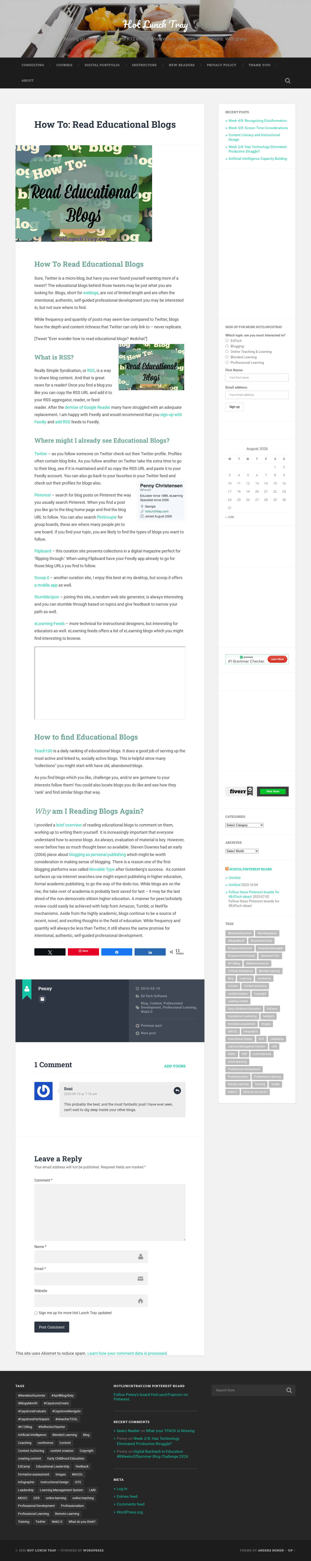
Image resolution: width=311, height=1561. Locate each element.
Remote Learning (238, 1084)
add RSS (62, 421)
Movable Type (102, 869)
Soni (68, 1088)
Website (40, 1291)
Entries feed (127, 1496)
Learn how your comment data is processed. (127, 1353)
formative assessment (241, 1024)
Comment (43, 1180)
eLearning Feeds (49, 623)
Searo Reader (128, 1430)
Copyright (260, 993)
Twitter (40, 453)
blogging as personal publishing (97, 854)
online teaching (237, 1061)
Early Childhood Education (244, 1008)
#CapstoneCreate (261, 940)
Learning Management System (246, 1046)
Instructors (144, 65)
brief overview (68, 825)
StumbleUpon (46, 597)
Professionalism (238, 1076)
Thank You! (259, 65)
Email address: (236, 387)
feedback (268, 1016)
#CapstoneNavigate (270, 948)
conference (264, 978)
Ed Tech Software (154, 996)
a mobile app (46, 585)
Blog (144, 1003)
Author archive (42, 999)
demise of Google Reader (87, 407)
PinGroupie (107, 517)
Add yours (175, 1066)
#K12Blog (234, 963)
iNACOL (232, 1031)
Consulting (33, 65)
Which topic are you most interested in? (255, 335)
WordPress (93, 1550)
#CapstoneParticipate (241, 955)
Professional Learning (179, 1007)
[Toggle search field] (288, 80)
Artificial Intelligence (240, 971)
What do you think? (255, 1092)
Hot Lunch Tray (155, 24)
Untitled (234, 878)
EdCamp (272, 1008)
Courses (64, 65)
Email (40, 1269)
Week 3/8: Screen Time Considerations (258, 128)
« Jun (229, 517)
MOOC (232, 1054)
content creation (238, 993)
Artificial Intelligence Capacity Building (258, 159)
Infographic (251, 1031)
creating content (238, 1001)
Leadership (277, 1039)
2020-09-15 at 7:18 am (80, 1094)
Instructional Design (240, 1039)
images (265, 1024)
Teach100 (43, 750)
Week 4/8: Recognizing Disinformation (258, 121)
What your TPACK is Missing (170, 1430)
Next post (148, 1033)
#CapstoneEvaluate (240, 948)
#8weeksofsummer (239, 933)
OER (244, 1054)
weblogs (90, 292)
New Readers (182, 65)
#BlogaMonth (236, 940)
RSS (91, 370)
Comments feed (131, 1504)
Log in (122, 1488)
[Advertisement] (257, 243)
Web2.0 (147, 1012)
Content (156, 1003)
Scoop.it (41, 577)
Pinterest (42, 495)
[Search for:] (254, 1390)
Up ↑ (292, 1550)
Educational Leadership (242, 1016)
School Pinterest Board (250, 869)
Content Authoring (255, 986)
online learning (262, 1054)
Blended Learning (269, 971)
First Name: (234, 370)
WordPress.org (130, 1512)
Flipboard (42, 551)
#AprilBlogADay (267, 933)
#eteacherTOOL (270, 955)
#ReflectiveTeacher (257, 963)
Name (40, 1247)
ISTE (261, 1039)
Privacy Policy (221, 65)
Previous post (151, 1026)
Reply (177, 1090)
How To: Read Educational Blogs (105, 124)
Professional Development (244, 1069)
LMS (274, 1046)
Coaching (245, 978)
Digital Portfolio (102, 65)
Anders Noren (271, 1550)
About (28, 80)
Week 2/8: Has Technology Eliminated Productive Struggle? (257, 149)
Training (260, 1084)
